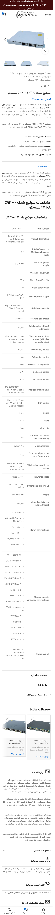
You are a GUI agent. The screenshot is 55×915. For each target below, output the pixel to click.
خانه (49, 73)
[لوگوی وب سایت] (26, 14)
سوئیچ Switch (18, 73)
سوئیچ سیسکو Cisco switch (38, 76)
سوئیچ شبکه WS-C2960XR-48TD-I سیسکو (16, 743)
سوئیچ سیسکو (37, 146)
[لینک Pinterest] (29, 155)
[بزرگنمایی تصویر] (45, 51)
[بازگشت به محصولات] (45, 86)
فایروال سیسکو (44, 786)
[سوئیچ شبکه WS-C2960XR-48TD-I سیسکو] (14, 726)
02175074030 (39, 5)
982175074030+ (43, 892)
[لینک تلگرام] (22, 155)
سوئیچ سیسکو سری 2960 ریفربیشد (40, 748)
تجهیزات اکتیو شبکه (35, 73)
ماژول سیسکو (31, 786)
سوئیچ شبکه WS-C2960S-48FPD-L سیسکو (41, 743)
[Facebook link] (37, 155)
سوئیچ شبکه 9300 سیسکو (39, 80)
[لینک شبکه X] (33, 155)
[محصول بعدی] (42, 86)
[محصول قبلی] (49, 86)
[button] (48, 39)
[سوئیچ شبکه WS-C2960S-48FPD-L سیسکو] (38, 726)
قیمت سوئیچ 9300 (22, 146)
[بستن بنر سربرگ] (3, 5)
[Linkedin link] (26, 155)
